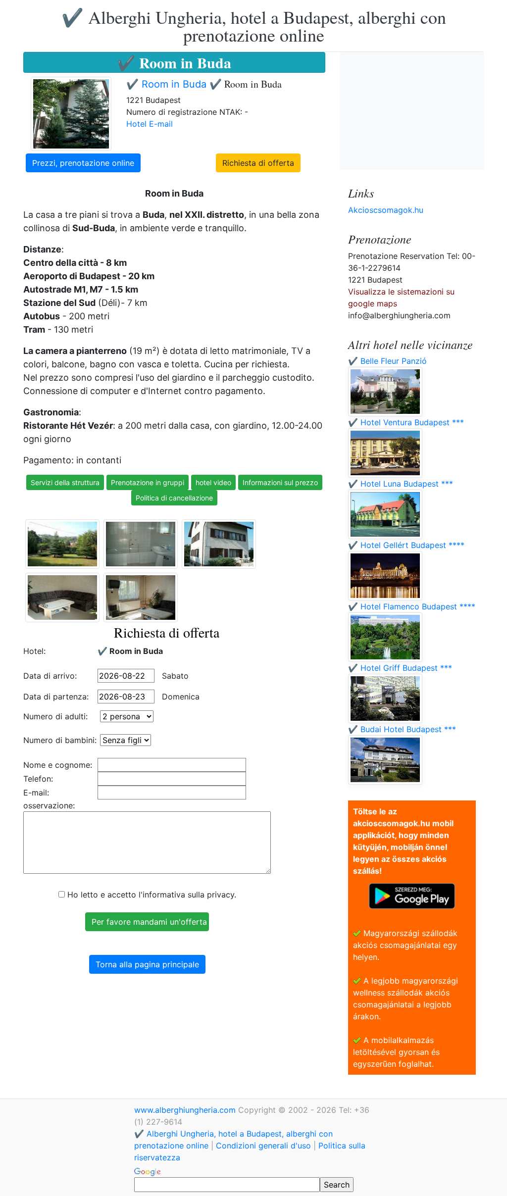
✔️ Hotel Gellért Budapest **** (406, 545)
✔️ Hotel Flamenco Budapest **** (411, 606)
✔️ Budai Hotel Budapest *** (402, 729)
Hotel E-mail (149, 124)
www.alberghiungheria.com (186, 1110)
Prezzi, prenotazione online (83, 163)
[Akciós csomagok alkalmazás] (411, 895)
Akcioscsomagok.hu (385, 210)
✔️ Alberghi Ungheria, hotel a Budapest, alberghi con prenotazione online (253, 26)
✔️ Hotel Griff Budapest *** (400, 668)
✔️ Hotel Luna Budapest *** (400, 484)
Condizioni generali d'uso (263, 1145)
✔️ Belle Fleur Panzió (387, 361)
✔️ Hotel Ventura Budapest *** (406, 422)
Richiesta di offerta (258, 163)
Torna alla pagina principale (147, 964)
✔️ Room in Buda (167, 84)
